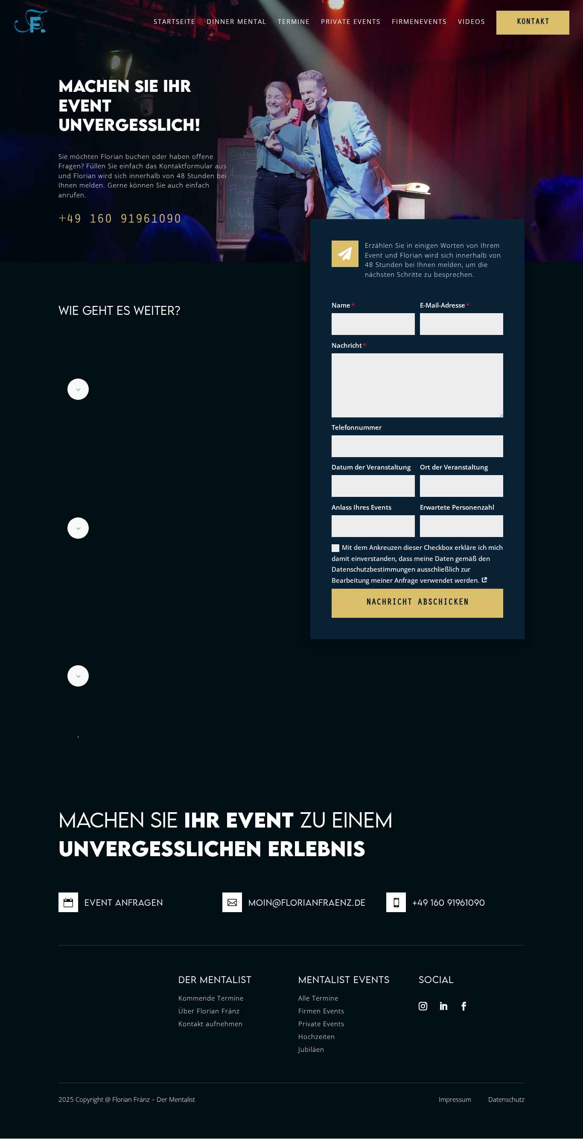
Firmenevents (419, 21)
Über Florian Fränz (209, 1011)
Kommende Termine (211, 998)
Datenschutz (506, 1099)
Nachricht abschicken (417, 603)
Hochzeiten (316, 1036)
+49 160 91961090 (119, 220)
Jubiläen (311, 1049)
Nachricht (347, 345)
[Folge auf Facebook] (463, 1006)
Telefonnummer (357, 427)
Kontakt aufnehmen (210, 1023)
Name (341, 305)
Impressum (455, 1099)
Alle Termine (318, 998)
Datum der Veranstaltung (371, 467)
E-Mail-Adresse (442, 305)
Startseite (174, 21)
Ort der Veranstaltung (454, 467)
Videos (471, 21)
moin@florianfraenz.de (307, 902)
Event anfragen (124, 902)
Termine (294, 21)
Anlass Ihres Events (361, 507)
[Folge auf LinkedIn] (443, 1006)
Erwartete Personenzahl (457, 507)
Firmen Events (321, 1011)
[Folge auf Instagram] (422, 1006)
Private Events (351, 21)
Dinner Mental (237, 21)
